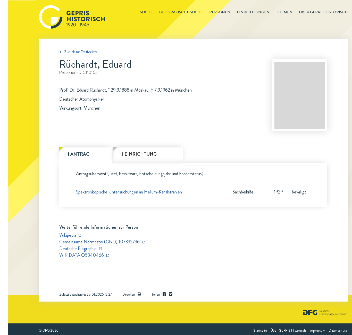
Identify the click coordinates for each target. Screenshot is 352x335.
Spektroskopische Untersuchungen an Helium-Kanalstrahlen (129, 192)
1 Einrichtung (139, 154)
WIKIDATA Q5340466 (81, 255)
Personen (219, 12)
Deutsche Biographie (78, 248)
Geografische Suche (181, 12)
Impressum (317, 330)
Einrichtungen (253, 12)
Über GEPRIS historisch (323, 12)
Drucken (128, 294)
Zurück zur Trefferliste (81, 52)
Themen (284, 12)
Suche (146, 12)
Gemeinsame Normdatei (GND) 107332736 (99, 242)
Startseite (260, 330)
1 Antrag (78, 154)
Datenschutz (338, 330)
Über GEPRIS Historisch (288, 330)
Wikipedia (67, 235)
